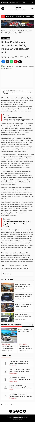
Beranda (3, 405)
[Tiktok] (24, 411)
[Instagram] (14, 411)
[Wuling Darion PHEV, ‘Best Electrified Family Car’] (9, 335)
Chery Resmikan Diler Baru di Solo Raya (25, 348)
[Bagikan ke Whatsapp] (11, 61)
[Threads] (17, 411)
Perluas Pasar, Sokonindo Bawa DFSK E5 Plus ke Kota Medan (23, 296)
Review (28, 16)
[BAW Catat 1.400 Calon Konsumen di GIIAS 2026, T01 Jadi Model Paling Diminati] (7, 317)
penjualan (24, 265)
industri (12, 265)
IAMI (7, 265)
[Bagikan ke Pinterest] (16, 61)
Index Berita (11, 405)
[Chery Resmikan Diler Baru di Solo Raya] (26, 335)
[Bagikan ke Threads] (20, 61)
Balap (11, 389)
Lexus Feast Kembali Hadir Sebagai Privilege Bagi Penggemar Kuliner (18, 119)
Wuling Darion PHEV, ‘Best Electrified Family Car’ (9, 348)
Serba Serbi (20, 16)
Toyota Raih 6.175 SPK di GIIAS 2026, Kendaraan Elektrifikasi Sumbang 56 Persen (20, 371)
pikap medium (6, 268)
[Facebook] (10, 411)
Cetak (28, 57)
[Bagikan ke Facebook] (3, 61)
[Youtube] (20, 411)
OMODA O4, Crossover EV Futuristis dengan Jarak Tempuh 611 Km (20, 396)
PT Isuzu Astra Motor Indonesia (20, 268)
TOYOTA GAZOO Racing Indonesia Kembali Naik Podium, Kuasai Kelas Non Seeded (20, 388)
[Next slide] (33, 325)
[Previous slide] (30, 325)
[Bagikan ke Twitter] (7, 61)
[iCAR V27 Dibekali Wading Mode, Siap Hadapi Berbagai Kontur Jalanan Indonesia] (7, 307)
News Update (10, 16)
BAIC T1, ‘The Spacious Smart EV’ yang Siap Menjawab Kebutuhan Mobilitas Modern (17, 224)
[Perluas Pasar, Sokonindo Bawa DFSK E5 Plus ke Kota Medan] (7, 297)
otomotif (17, 265)
